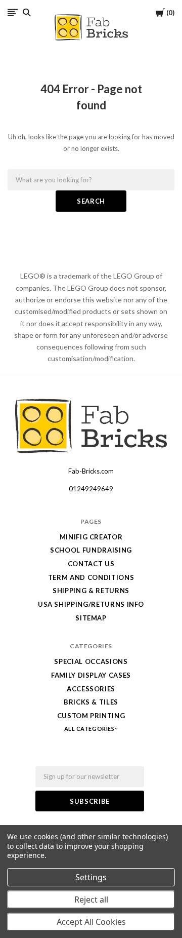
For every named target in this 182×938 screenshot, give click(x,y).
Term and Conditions (91, 577)
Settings (91, 877)
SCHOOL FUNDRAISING (91, 550)
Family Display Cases (91, 675)
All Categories (90, 728)
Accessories (91, 689)
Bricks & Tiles (91, 702)
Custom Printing (91, 716)
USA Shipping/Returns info (91, 604)
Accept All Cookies (91, 921)
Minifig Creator (91, 537)
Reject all (91, 899)
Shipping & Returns (91, 591)
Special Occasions (90, 661)
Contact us (91, 564)
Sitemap (91, 618)
